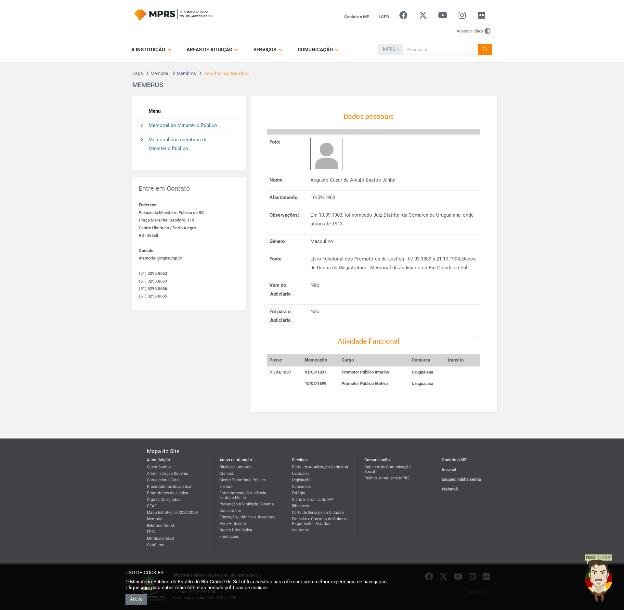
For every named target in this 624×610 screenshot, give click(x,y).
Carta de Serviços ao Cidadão (318, 512)
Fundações (229, 536)
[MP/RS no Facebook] (403, 16)
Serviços (266, 50)
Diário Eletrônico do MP (312, 499)
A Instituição (148, 50)
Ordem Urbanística (235, 530)
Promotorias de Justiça (167, 493)
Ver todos (300, 530)
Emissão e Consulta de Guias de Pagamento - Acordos (320, 521)
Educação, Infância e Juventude (247, 517)
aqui (146, 588)
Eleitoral (226, 486)
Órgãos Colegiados (163, 499)
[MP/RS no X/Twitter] (423, 16)
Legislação (301, 480)
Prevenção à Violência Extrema (246, 504)
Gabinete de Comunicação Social (387, 469)
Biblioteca (300, 506)
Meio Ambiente (232, 523)
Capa (137, 73)
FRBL (151, 532)
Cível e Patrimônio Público (242, 480)
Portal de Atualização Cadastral (320, 467)
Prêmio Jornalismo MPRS (387, 478)
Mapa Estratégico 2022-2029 (172, 512)
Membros (186, 73)
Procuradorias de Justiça (169, 486)
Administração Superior (167, 473)
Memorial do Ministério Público (183, 125)
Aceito (136, 599)
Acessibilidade (470, 31)
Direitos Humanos (235, 467)
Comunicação (316, 50)
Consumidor (230, 510)
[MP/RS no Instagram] (462, 16)
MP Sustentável (160, 538)
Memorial (159, 73)
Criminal (226, 473)
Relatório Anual (160, 525)
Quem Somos (159, 467)
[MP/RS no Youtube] (442, 16)
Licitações (300, 473)
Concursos (301, 486)
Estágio (298, 493)
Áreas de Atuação (210, 50)
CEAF (152, 506)
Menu (155, 111)
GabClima (155, 545)
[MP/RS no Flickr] (482, 16)
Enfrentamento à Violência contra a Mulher (242, 495)
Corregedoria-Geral (163, 480)
